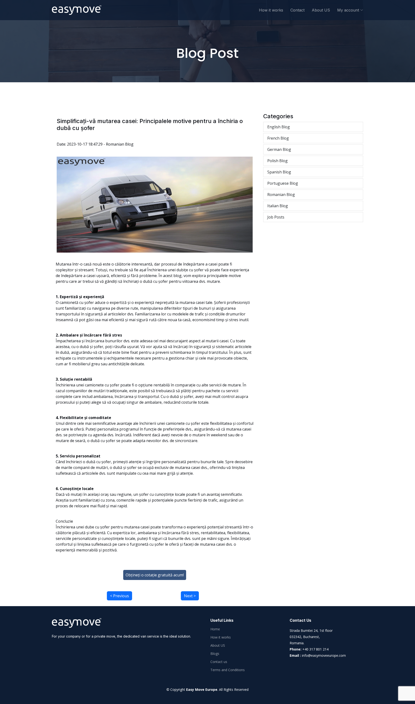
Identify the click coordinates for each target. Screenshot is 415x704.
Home (215, 629)
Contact (297, 10)
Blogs (214, 653)
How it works (271, 10)
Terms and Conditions (227, 670)
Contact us (218, 661)
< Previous (119, 595)
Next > (190, 595)
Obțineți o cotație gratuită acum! (155, 575)
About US (321, 10)
